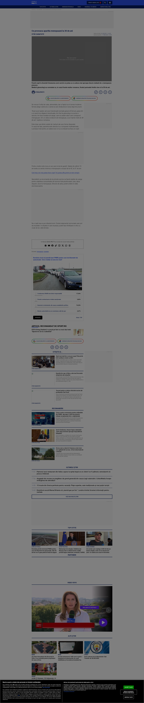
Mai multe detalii (46, 687)
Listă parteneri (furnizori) (69, 691)
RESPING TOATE (129, 697)
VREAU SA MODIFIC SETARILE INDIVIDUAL (128, 692)
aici (18, 695)
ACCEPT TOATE (129, 687)
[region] (72, 691)
